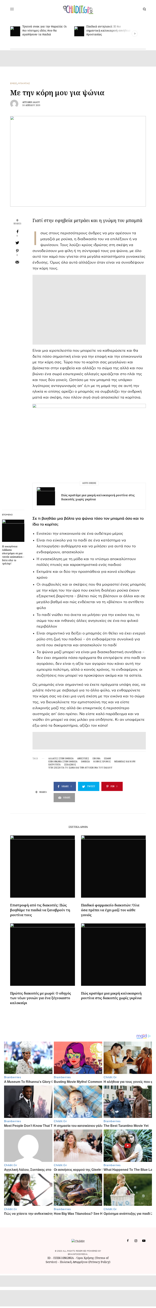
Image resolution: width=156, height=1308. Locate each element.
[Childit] (78, 9)
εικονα (96, 758)
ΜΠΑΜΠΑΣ (24, 83)
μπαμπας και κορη (124, 761)
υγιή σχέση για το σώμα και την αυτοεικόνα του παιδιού (80, 768)
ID (49, 1258)
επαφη (107, 758)
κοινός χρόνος (102, 761)
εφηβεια (85, 761)
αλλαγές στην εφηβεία (61, 758)
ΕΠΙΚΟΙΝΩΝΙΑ (64, 1258)
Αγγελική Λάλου (31, 102)
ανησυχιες (83, 758)
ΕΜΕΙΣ (13, 83)
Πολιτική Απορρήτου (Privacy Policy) (85, 1262)
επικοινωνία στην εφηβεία (62, 761)
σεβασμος (70, 765)
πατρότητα (54, 765)
